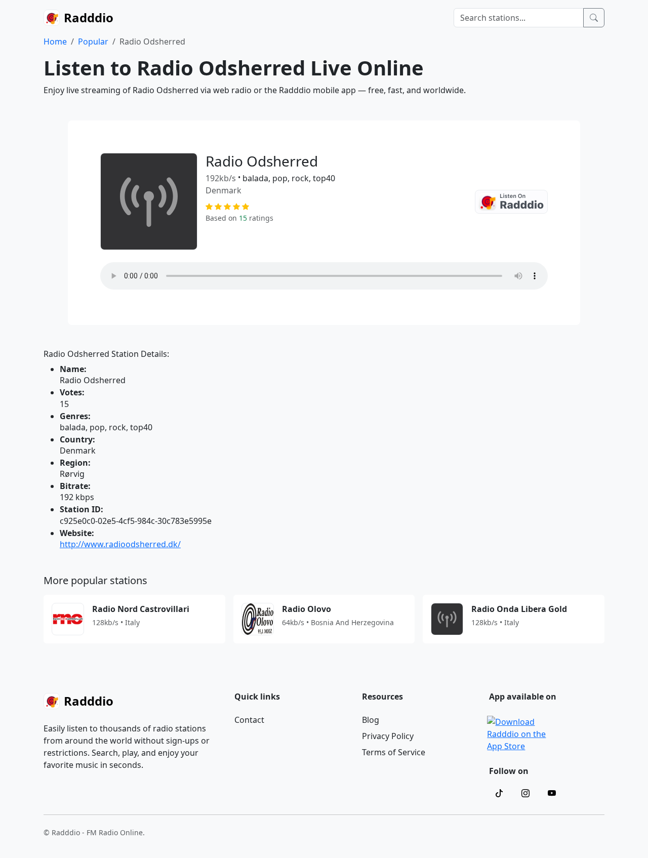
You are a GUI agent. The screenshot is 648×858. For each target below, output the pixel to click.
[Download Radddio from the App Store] (517, 733)
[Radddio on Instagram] (525, 793)
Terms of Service (393, 752)
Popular (93, 41)
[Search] (593, 17)
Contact (249, 719)
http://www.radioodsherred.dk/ (120, 544)
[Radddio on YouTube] (552, 793)
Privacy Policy (388, 736)
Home (55, 41)
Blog (370, 719)
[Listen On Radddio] (511, 202)
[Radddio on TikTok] (499, 793)
